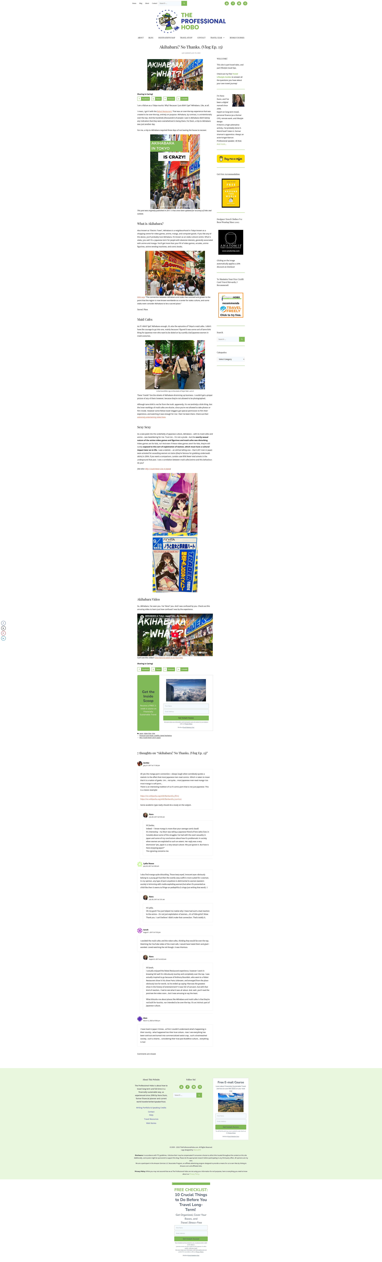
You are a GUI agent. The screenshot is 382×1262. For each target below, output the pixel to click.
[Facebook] (233, 3)
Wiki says (141, 297)
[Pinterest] (239, 3)
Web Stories (151, 1123)
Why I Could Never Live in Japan (157, 469)
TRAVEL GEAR (216, 37)
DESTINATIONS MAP (166, 37)
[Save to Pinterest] (3, 633)
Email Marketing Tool (188, 727)
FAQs (151, 1115)
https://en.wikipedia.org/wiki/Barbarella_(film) (159, 796)
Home (134, 3)
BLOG (151, 37)
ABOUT (141, 37)
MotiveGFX (197, 1150)
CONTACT (201, 37)
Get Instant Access (231, 1127)
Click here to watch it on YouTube (169, 657)
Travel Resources (151, 1119)
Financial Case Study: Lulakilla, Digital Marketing (155, 735)
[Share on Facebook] (3, 623)
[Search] (184, 3)
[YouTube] (227, 3)
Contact (154, 3)
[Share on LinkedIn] (3, 638)
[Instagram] (245, 3)
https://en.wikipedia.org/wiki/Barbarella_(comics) (160, 799)
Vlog (153, 733)
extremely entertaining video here (151, 417)
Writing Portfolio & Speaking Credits (151, 1107)
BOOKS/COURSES (237, 37)
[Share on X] (3, 628)
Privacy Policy (188, 724)
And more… (222, 144)
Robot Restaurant (164, 111)
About (147, 3)
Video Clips (147, 733)
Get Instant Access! (191, 1239)
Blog (140, 3)
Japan (141, 733)
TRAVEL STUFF (186, 37)
